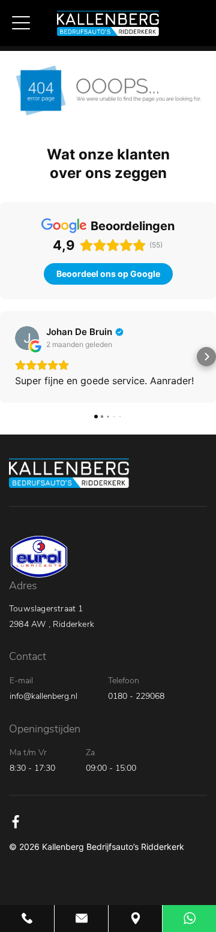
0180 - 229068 (136, 696)
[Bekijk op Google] (27, 338)
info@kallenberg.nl (43, 696)
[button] (9, 356)
